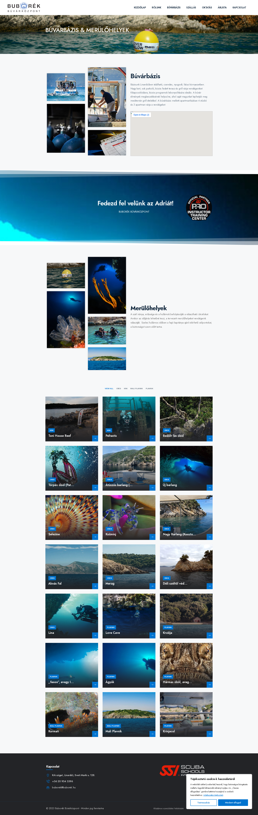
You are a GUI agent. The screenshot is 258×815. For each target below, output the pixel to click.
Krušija (167, 633)
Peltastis (111, 436)
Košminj (111, 534)
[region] (219, 791)
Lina (51, 633)
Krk (51, 430)
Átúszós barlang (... (119, 485)
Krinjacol (169, 731)
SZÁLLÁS (191, 7)
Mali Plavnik (56, 726)
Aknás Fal (55, 583)
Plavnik (111, 627)
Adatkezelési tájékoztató (213, 795)
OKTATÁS (207, 7)
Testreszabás (203, 802)
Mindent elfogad (233, 802)
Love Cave (113, 633)
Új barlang (170, 485)
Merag (110, 583)
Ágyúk (110, 682)
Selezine (54, 534)
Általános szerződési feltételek (168, 808)
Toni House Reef (59, 436)
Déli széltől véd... (175, 583)
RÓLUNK (156, 7)
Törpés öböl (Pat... (61, 485)
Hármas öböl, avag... (177, 682)
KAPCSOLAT (239, 7)
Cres (166, 430)
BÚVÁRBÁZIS (173, 7)
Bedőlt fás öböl (173, 436)
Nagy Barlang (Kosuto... (179, 534)
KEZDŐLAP (140, 7)
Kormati (53, 731)
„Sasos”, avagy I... (61, 682)
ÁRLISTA (222, 7)
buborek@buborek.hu (63, 787)
